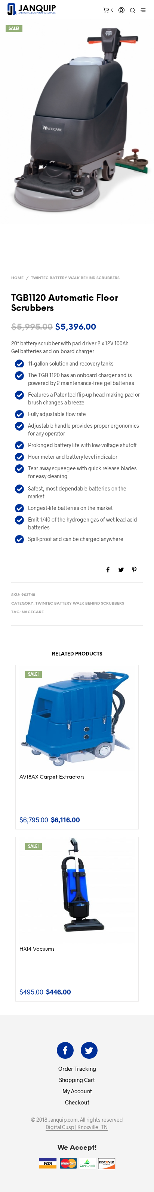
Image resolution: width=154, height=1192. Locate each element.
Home (17, 278)
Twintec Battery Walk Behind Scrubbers (75, 278)
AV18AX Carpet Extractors (51, 777)
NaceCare (33, 612)
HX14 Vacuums (37, 949)
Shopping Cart (77, 1079)
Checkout (77, 1102)
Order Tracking (77, 1068)
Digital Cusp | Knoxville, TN (77, 1127)
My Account (77, 1091)
